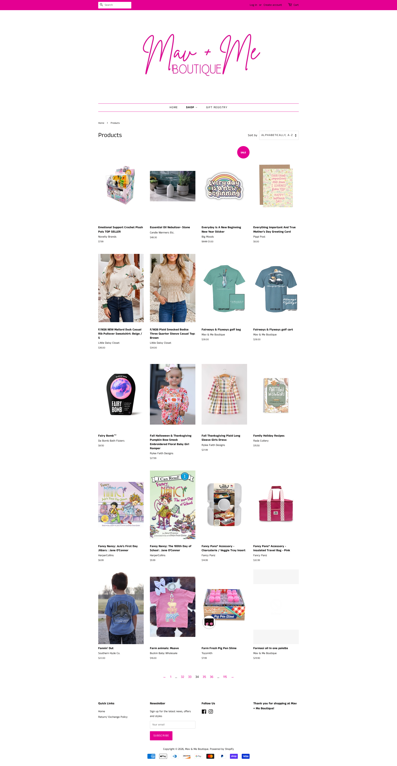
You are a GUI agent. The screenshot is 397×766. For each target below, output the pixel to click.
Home (174, 107)
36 (211, 677)
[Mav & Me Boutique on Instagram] (210, 713)
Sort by (252, 135)
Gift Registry (216, 107)
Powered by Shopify (222, 749)
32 (182, 677)
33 (189, 677)
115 (225, 677)
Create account (273, 5)
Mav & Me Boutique (196, 749)
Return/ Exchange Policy (113, 717)
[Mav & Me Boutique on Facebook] (204, 713)
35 (204, 677)
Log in (253, 5)
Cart (296, 5)
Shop (190, 107)
